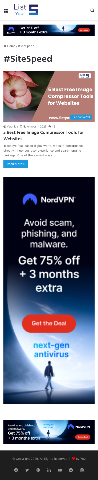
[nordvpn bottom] (49, 431)
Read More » (16, 164)
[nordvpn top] (49, 30)
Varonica (12, 126)
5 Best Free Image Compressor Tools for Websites (43, 136)
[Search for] (92, 12)
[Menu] (5, 12)
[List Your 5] (26, 10)
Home (10, 46)
